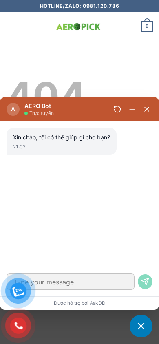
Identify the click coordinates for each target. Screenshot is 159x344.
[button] (11, 26)
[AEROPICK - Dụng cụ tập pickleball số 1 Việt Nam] (79, 26)
